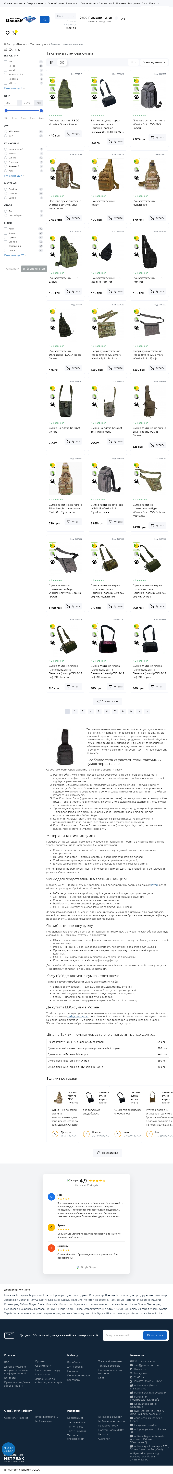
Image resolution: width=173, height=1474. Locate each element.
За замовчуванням (153, 62)
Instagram (140, 1373)
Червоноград (52, 1313)
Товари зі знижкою (110, 1361)
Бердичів (22, 1295)
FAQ (6, 1362)
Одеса (142, 1304)
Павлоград (153, 1304)
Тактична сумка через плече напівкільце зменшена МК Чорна (106, 1102)
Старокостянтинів (95, 1308)
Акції (111, 3)
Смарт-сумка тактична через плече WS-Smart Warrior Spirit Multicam (106, 354)
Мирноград (66, 1304)
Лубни (24, 1304)
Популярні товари (78, 1375)
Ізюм (151, 1313)
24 (132, 62)
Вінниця (110, 1295)
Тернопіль (130, 1308)
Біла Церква (80, 1295)
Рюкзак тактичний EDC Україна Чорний (106, 279)
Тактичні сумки (76, 1431)
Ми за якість (42, 1374)
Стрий (111, 1308)
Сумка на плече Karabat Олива (64, 429)
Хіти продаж (75, 1366)
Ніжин (133, 1304)
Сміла (79, 1308)
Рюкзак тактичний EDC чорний (148, 279)
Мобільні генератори (111, 1421)
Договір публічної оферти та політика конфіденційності (16, 1370)
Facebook (140, 1369)
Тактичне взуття (77, 1426)
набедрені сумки (78, 1016)
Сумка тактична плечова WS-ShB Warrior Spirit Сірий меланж (107, 508)
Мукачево (80, 1304)
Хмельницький (33, 1313)
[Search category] (67, 16)
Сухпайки (104, 1438)
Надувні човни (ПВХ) (111, 1430)
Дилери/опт (72, 3)
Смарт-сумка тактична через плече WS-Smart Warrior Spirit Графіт (148, 354)
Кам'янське (46, 1299)
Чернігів (91, 1313)
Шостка (111, 1313)
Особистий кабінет (16, 1417)
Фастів (163, 1308)
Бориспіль (35, 1295)
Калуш (34, 1299)
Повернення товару (47, 1370)
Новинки (121, 3)
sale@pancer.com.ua (146, 1365)
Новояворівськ (118, 1304)
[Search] (73, 16)
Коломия (76, 1299)
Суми (119, 1308)
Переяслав (11, 1308)
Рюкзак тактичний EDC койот (106, 202)
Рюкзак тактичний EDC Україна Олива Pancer (64, 122)
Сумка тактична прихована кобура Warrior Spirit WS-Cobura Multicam (149, 510)
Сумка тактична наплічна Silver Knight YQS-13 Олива (149, 431)
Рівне (61, 1308)
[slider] (6, 111)
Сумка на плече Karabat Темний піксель (106, 429)
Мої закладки (43, 1421)
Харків (8, 1313)
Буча (68, 1295)
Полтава (39, 1308)
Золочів (24, 1299)
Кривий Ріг (132, 1299)
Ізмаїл (143, 1313)
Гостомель (122, 1295)
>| (147, 711)
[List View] (52, 62)
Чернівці (78, 1313)
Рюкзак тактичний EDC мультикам (148, 202)
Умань (154, 1308)
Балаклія (9, 1295)
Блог (144, 3)
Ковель (65, 1299)
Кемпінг (103, 1434)
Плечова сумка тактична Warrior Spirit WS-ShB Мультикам (65, 204)
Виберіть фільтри (34, 268)
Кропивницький (150, 1299)
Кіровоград (11, 1304)
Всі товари (74, 1379)
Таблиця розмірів (109, 1365)
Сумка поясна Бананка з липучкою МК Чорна (75, 1066)
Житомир (161, 1295)
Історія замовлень (46, 1416)
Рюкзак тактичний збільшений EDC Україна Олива (65, 354)
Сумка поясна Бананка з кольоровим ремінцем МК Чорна (84, 1048)
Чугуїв (101, 1313)
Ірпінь (159, 1313)
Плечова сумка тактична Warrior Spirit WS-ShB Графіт (149, 124)
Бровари (59, 1295)
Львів (41, 1304)
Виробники (74, 1362)
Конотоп (89, 1299)
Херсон (18, 1313)
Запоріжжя (11, 1299)
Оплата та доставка (14, 3)
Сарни (70, 1308)
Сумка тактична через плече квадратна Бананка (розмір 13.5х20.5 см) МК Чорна (149, 671)
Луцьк (32, 1304)
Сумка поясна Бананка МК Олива (68, 1060)
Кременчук (117, 1299)
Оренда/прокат (56, 3)
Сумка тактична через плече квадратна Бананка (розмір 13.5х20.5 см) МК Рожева (107, 671)
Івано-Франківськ (128, 1313)
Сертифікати (43, 1365)
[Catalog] (45, 19)
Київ (57, 1299)
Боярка (47, 1295)
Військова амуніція (110, 1416)
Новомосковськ (97, 1304)
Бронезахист (75, 1417)
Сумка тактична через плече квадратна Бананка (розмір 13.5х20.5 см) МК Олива (149, 591)
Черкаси (67, 1313)
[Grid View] (62, 62)
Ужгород (143, 1308)
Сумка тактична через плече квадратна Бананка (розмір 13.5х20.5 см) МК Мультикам (107, 591)
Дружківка (147, 1295)
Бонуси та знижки (36, 3)
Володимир (96, 1295)
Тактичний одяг (77, 1422)
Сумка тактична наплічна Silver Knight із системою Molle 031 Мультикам (65, 508)
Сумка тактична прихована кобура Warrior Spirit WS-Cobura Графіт (65, 591)
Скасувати (12, 268)
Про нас (40, 1361)
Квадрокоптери (108, 1425)
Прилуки (51, 1308)
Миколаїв (52, 1304)
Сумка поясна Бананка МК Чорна (68, 1054)
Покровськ (26, 1308)
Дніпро (134, 1295)
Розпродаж (134, 3)
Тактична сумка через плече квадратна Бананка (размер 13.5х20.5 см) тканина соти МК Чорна (107, 126)
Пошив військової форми (94, 3)
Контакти (154, 3)
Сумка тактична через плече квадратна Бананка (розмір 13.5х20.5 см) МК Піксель (65, 671)
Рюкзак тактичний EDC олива (64, 279)
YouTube (139, 1377)
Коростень (102, 1299)
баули (154, 884)
